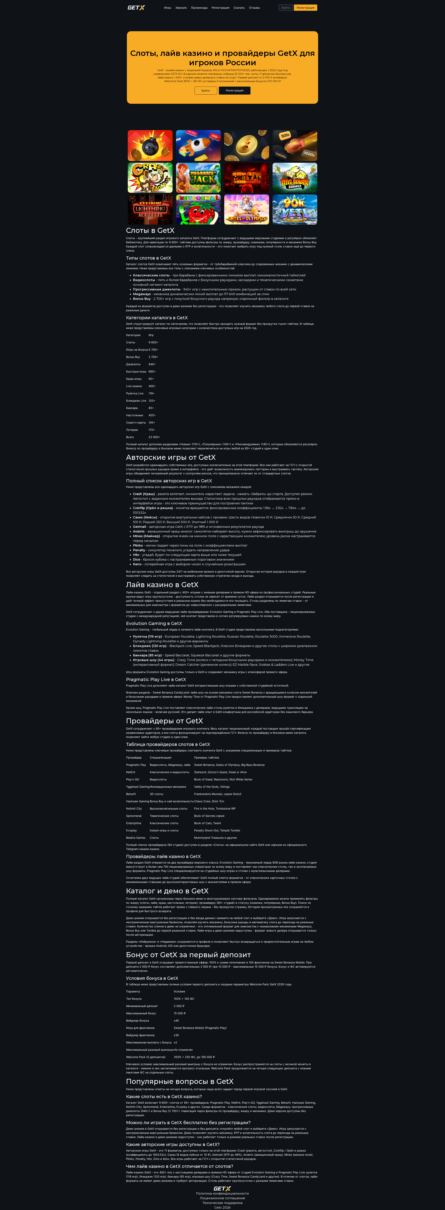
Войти (286, 7)
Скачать (239, 7)
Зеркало (181, 7)
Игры (167, 7)
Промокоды (199, 7)
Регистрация (220, 7)
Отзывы (254, 7)
